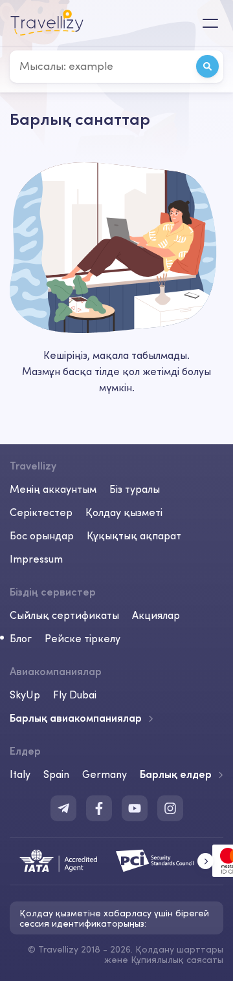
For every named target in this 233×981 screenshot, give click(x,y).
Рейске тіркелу (82, 638)
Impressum (36, 559)
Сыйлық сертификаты (64, 615)
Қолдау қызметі (123, 512)
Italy (20, 774)
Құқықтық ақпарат (134, 535)
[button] (205, 861)
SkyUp (25, 694)
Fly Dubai (74, 694)
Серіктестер (41, 512)
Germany (104, 774)
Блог (21, 638)
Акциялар (156, 615)
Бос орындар (42, 535)
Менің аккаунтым (53, 489)
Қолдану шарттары (179, 949)
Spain (56, 774)
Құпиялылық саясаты (177, 959)
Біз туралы (134, 489)
